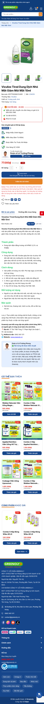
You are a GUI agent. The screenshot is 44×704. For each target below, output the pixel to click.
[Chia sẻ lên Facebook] (12, 199)
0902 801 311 (9, 613)
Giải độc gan (18, 691)
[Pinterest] (15, 199)
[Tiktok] (18, 622)
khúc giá (13, 505)
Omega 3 (17, 677)
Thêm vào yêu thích (12, 204)
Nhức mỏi (34, 681)
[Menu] (41, 8)
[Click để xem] (22, 51)
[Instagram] (8, 622)
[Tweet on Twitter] (19, 199)
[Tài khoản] (30, 8)
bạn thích (11, 376)
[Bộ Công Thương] (9, 666)
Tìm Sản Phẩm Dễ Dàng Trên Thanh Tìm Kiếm (15, 18)
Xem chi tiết (11, 414)
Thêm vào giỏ (33, 414)
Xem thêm (21, 551)
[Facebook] (3, 622)
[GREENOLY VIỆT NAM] (10, 8)
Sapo (27, 702)
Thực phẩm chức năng (11, 686)
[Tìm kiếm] (40, 14)
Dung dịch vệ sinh (9, 681)
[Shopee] (13, 622)
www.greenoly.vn (17, 337)
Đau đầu (23, 681)
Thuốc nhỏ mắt (31, 677)
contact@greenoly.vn (12, 617)
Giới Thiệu (27, 156)
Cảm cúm (6, 677)
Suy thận (6, 691)
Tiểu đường (28, 686)
